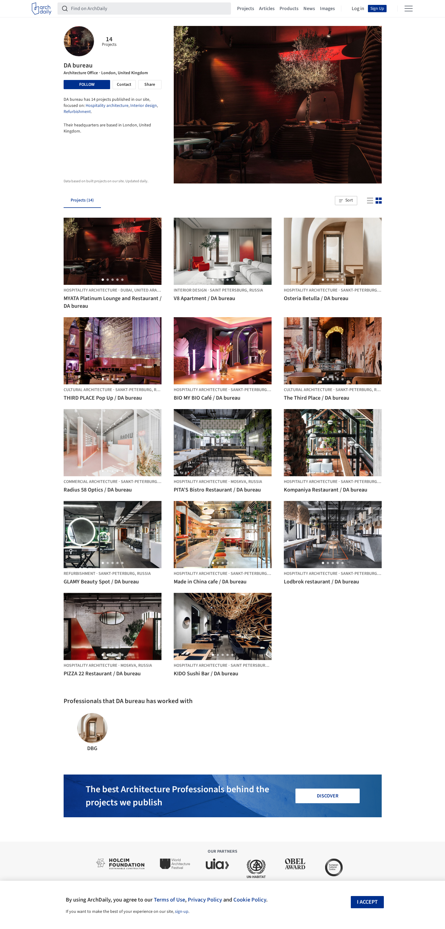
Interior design (143, 106)
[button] (346, 200)
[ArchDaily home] (41, 8)
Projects (245, 8)
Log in (358, 8)
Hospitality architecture (107, 106)
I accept (367, 902)
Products (289, 8)
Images (327, 8)
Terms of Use (169, 900)
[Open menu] (408, 8)
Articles (267, 8)
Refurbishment (77, 112)
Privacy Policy (205, 900)
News (309, 8)
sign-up (181, 912)
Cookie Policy (249, 900)
